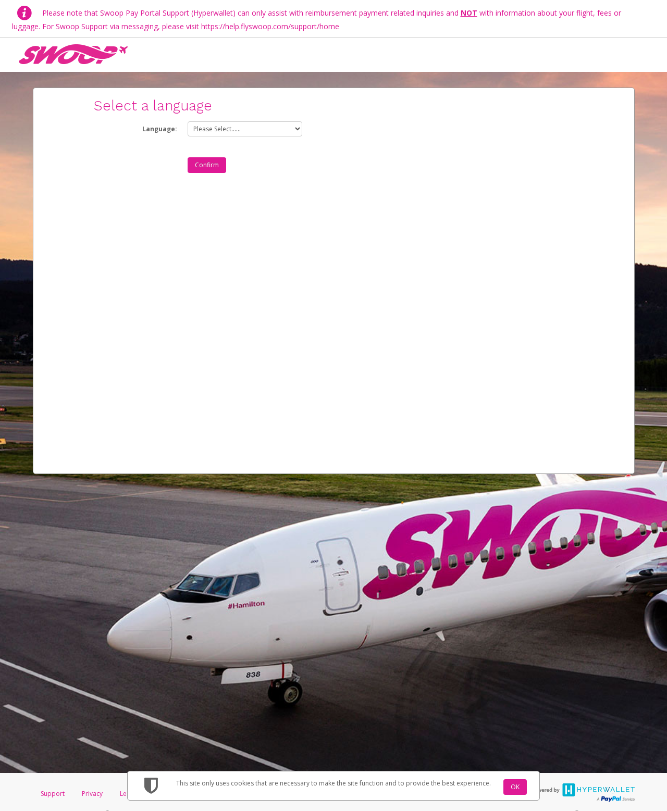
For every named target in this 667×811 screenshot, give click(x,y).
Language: (159, 128)
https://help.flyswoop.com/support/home (270, 26)
